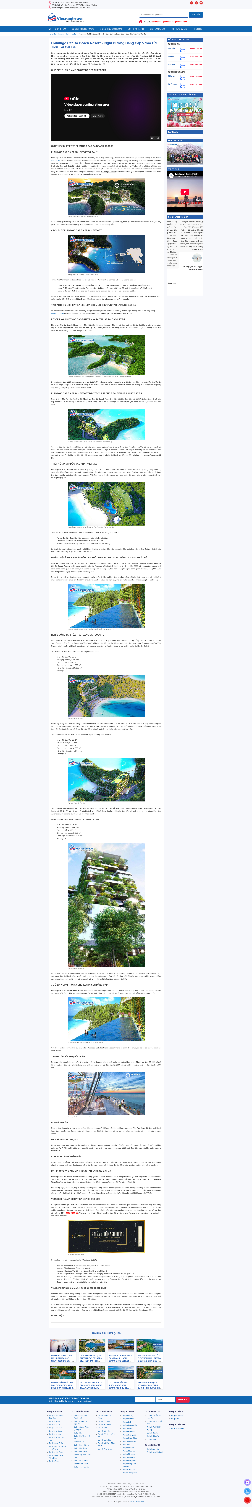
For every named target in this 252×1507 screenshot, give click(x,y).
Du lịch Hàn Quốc (129, 1435)
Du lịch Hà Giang (55, 1431)
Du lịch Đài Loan (128, 1432)
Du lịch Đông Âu (153, 1436)
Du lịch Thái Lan (128, 1470)
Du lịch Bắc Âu (152, 1433)
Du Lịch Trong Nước (83, 29)
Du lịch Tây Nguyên (81, 1467)
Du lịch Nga (151, 1439)
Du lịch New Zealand (154, 1452)
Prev (170, 154)
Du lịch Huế (78, 1433)
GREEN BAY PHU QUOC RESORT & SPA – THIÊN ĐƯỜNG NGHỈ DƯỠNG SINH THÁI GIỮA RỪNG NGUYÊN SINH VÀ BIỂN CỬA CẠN (149, 1388)
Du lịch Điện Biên (55, 1428)
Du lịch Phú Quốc (104, 1425)
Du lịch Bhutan (128, 1419)
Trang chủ (52, 34)
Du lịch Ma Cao (128, 1448)
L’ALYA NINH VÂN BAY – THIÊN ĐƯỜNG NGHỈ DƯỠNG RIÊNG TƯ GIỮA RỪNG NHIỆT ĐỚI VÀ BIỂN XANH (120, 1388)
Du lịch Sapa (54, 1461)
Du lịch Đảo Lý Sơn (81, 1445)
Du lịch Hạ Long (55, 1434)
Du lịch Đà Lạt (79, 1442)
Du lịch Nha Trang (80, 1448)
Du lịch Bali (126, 1422)
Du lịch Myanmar (128, 1454)
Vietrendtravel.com (137, 1502)
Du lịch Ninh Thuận (81, 1460)
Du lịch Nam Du (104, 1428)
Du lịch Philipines (129, 1461)
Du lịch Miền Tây (104, 1440)
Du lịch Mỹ (175, 1419)
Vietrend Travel (57, 313)
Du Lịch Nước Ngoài (111, 29)
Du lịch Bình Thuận (81, 1464)
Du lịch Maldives (128, 1451)
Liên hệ (198, 29)
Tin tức (61, 34)
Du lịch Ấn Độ (127, 1416)
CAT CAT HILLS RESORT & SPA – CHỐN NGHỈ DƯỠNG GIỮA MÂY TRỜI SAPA (91, 1385)
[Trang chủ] (50, 29)
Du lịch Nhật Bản (128, 1457)
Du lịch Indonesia (129, 1441)
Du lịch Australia (153, 1449)
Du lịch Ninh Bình (55, 1452)
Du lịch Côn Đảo (104, 1421)
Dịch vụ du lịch (158, 29)
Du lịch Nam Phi (177, 1428)
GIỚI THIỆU (60, 29)
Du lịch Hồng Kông (129, 1438)
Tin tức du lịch (180, 29)
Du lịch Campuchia (129, 1425)
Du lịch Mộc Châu (56, 1443)
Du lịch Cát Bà (54, 1421)
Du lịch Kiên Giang (105, 1449)
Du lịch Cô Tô (54, 1425)
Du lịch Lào (126, 1444)
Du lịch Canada (177, 1416)
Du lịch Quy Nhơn (80, 1452)
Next (200, 154)
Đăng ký (182, 1400)
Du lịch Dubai (127, 1428)
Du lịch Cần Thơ (104, 1431)
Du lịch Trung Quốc (129, 1473)
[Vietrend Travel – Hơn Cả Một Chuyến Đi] (66, 17)
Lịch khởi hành (136, 29)
